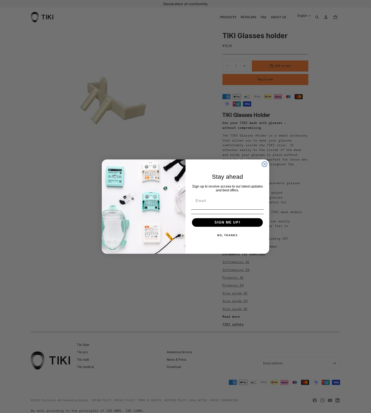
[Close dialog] (264, 164)
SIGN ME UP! (227, 222)
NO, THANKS (227, 235)
